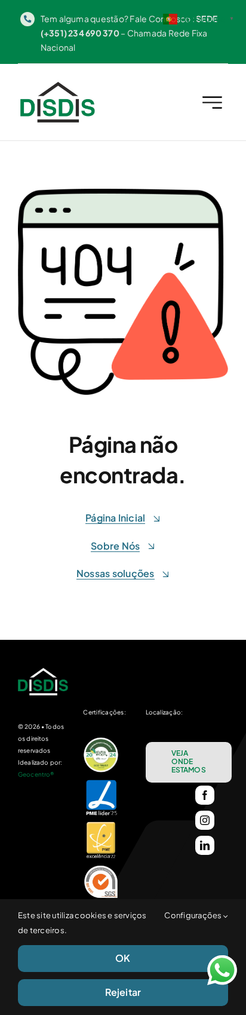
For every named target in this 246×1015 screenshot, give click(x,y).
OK (122, 958)
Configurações (193, 915)
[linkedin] (204, 845)
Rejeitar (123, 992)
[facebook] (204, 795)
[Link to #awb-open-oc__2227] (212, 102)
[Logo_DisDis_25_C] (57, 86)
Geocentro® (36, 774)
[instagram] (204, 820)
